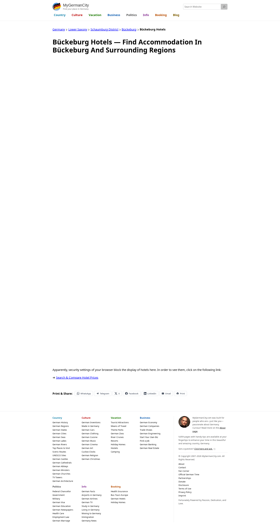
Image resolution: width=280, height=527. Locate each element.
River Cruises (117, 437)
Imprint (182, 495)
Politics (56, 486)
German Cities (59, 433)
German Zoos (117, 433)
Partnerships (184, 478)
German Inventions (91, 422)
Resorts (114, 440)
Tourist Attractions (120, 422)
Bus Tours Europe (119, 495)
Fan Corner (183, 471)
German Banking (148, 444)
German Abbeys (60, 466)
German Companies (149, 426)
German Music (89, 440)
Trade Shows (146, 429)
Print (182, 393)
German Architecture (62, 481)
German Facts (88, 491)
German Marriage (61, 520)
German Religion (90, 455)
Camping (115, 451)
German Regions (60, 426)
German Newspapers (62, 509)
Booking (116, 486)
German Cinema (90, 444)
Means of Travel (118, 426)
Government (58, 495)
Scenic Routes (59, 451)
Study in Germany (90, 506)
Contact (182, 467)
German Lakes (59, 440)
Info (84, 486)
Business (145, 417)
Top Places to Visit (61, 448)
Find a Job (144, 440)
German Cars (88, 429)
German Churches (61, 473)
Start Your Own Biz (149, 437)
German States (59, 429)
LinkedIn (151, 393)
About (181, 464)
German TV (87, 502)
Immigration (88, 517)
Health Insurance (119, 491)
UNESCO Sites (59, 455)
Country (57, 417)
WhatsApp (85, 393)
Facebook (133, 393)
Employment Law (60, 517)
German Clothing (90, 433)
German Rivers (59, 444)
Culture (86, 417)
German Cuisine (89, 437)
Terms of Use (184, 488)
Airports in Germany (92, 495)
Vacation (116, 417)
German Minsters (61, 470)
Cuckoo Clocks (88, 451)
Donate (182, 481)
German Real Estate (149, 448)
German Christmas (91, 459)
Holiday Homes (118, 444)
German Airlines (90, 498)
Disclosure (183, 485)
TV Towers (57, 477)
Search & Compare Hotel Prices (77, 377)
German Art (87, 448)
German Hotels (118, 498)
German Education (61, 506)
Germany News (89, 520)
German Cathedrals (62, 462)
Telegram (104, 393)
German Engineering (150, 433)
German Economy (148, 422)
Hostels (114, 448)
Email (168, 393)
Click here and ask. (203, 448)
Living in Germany (90, 509)
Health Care (58, 513)
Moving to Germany (91, 513)
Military (56, 498)
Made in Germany (90, 426)
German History (60, 422)
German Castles (60, 459)
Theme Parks (117, 429)
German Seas (58, 437)
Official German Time (188, 474)
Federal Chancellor (61, 491)
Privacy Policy (184, 492)
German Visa (58, 502)
